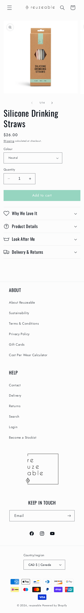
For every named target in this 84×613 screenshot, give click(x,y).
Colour (8, 149)
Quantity (9, 169)
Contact (15, 385)
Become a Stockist (23, 437)
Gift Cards (16, 344)
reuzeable (35, 605)
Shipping (9, 141)
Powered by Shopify (54, 605)
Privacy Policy (19, 334)
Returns (14, 406)
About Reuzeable (22, 302)
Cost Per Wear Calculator (28, 355)
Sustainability (19, 313)
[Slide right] (52, 103)
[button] (9, 7)
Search (14, 416)
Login (13, 427)
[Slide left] (32, 103)
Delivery (15, 395)
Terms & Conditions (24, 323)
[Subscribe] (69, 515)
